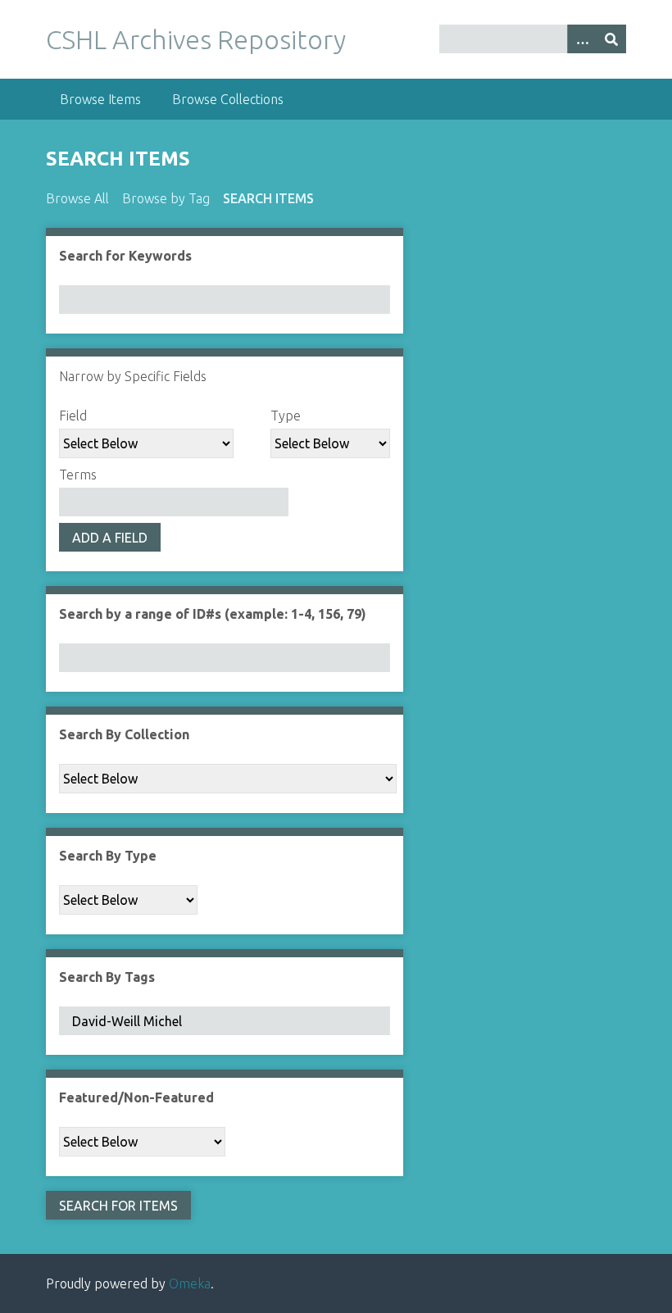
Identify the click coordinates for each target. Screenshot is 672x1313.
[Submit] (611, 39)
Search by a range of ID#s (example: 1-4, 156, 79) (212, 614)
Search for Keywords (125, 255)
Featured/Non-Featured (136, 1097)
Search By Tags (107, 977)
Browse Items (100, 99)
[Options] (582, 39)
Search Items (268, 198)
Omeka (190, 1283)
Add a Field (110, 537)
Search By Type (108, 855)
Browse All (77, 198)
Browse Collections (228, 99)
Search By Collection (124, 734)
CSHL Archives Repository (196, 39)
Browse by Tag (166, 198)
